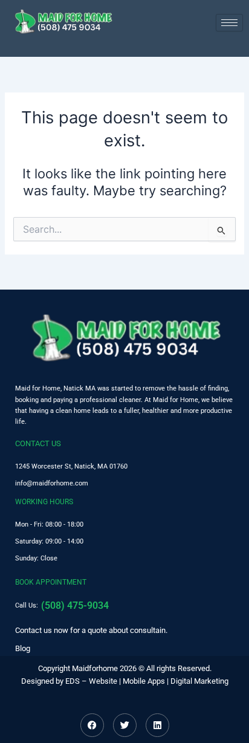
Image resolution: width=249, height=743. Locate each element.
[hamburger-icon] (229, 22)
